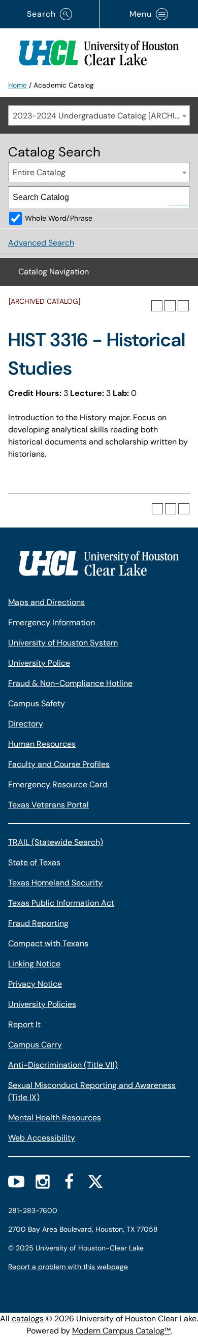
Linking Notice (34, 963)
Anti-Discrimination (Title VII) (63, 1065)
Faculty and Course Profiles (59, 764)
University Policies (42, 1004)
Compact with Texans (48, 943)
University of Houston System (63, 642)
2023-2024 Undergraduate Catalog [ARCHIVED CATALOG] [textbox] (101, 115)
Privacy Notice (35, 984)
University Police (39, 663)
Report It (24, 1024)
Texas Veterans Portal (48, 804)
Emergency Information (51, 622)
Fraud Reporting (38, 923)
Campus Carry (35, 1044)
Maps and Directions (46, 602)
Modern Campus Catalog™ (121, 1330)
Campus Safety (36, 703)
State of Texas (34, 862)
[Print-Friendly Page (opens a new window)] (170, 305)
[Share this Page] (156, 305)
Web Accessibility (41, 1137)
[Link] (99, 50)
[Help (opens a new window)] (183, 305)
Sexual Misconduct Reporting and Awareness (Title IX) (92, 1091)
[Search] (179, 197)
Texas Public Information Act (61, 903)
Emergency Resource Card (58, 784)
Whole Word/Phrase (58, 218)
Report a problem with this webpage (68, 1266)
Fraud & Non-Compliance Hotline (70, 683)
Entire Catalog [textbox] (39, 172)
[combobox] (99, 115)
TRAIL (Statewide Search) (55, 842)
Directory (25, 723)
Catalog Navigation (53, 271)
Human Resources (42, 744)
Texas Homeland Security (55, 882)
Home (17, 85)
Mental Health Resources (54, 1117)
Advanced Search (41, 242)
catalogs (28, 1318)
